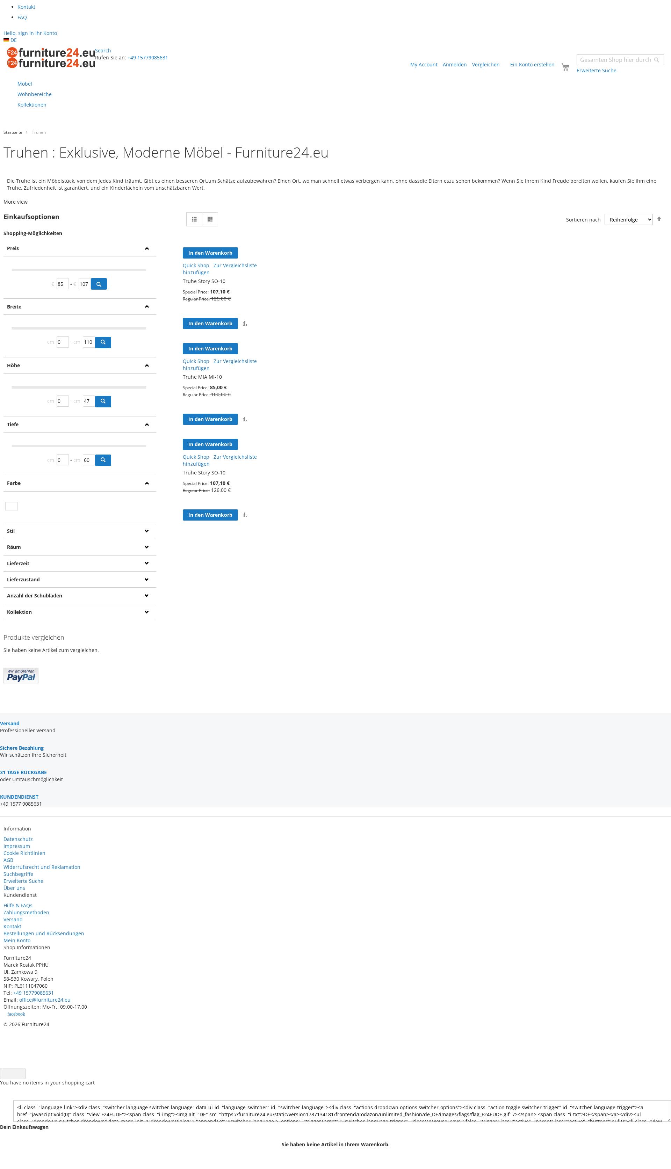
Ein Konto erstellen (532, 64)
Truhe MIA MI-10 (202, 376)
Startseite (12, 132)
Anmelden (455, 64)
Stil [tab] (11, 531)
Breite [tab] (14, 306)
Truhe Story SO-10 (204, 281)
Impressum (16, 846)
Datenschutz (18, 839)
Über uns (14, 888)
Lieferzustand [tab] (23, 579)
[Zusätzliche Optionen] (20, 681)
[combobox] (620, 59)
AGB (8, 860)
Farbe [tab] (14, 483)
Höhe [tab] (13, 365)
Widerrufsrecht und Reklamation (42, 867)
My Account (424, 64)
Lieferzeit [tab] (18, 563)
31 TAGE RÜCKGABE (23, 772)
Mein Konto (16, 940)
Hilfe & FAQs (18, 905)
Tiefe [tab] (13, 424)
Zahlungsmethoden (26, 912)
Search (103, 50)
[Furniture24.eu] (51, 57)
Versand (13, 919)
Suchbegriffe (18, 874)
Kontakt (12, 926)
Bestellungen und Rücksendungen (43, 933)
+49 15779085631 (148, 57)
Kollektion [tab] (19, 612)
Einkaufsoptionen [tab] (31, 216)
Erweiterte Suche (23, 881)
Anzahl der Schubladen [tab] (34, 595)
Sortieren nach (583, 219)
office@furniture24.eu (45, 999)
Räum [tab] (14, 547)
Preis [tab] (13, 248)
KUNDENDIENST (19, 796)
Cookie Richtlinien (24, 853)
